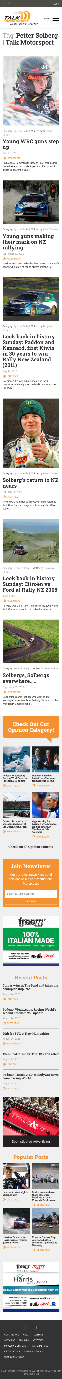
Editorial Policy (41, 1346)
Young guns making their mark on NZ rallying (28, 242)
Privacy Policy (12, 1351)
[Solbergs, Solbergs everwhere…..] (31, 641)
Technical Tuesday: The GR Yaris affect (31, 1054)
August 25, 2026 (11, 1059)
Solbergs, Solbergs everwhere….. (26, 678)
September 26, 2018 (13, 687)
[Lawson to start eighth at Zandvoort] (16, 1175)
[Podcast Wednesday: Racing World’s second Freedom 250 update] (16, 759)
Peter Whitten (50, 229)
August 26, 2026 (11, 994)
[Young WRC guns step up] (31, 91)
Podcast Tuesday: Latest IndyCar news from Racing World (43, 778)
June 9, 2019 (9, 596)
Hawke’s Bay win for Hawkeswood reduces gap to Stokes (15, 1239)
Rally (25, 131)
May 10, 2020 (10, 371)
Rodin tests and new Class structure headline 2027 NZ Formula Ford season (44, 1196)
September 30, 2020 (13, 253)
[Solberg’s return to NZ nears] (31, 433)
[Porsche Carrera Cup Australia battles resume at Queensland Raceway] (45, 1221)
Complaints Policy (14, 1357)
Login (56, 3)
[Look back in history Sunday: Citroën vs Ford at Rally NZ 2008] (31, 541)
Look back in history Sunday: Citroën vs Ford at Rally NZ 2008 (30, 584)
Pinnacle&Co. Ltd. (31, 1374)
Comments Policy (33, 1351)
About (26, 1335)
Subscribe (9, 1340)
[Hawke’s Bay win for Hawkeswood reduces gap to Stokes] (16, 1221)
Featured (18, 568)
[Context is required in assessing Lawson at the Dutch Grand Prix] (16, 805)
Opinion (17, 131)
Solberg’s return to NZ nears (30, 483)
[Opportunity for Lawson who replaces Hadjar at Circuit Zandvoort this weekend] (45, 805)
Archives (24, 1340)
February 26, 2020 (12, 492)
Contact (38, 1335)
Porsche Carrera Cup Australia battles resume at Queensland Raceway (44, 1241)
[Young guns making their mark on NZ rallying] (31, 202)
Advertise (38, 1340)
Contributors (11, 1335)
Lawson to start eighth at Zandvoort (15, 1193)
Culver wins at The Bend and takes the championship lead (30, 987)
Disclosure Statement (16, 1346)
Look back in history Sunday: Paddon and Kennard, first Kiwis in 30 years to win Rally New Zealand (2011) (29, 350)
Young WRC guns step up (31, 144)
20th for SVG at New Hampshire (26, 1033)
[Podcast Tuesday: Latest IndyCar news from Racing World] (45, 759)
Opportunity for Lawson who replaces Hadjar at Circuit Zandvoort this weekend (44, 827)
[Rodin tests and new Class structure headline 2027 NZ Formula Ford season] (45, 1175)
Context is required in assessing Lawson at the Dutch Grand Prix (15, 824)
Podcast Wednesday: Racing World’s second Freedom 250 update (15, 778)
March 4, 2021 (10, 153)
